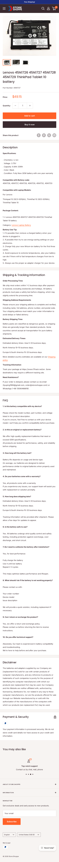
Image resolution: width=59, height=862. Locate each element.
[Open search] (43, 8)
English (7, 835)
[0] (54, 8)
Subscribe (11, 821)
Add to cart (29, 116)
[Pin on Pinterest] (44, 135)
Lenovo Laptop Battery (21, 225)
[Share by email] (54, 135)
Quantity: (7, 105)
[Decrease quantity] (15, 105)
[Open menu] (4, 8)
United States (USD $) (27, 835)
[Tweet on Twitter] (49, 135)
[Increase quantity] (30, 105)
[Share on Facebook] (39, 135)
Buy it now (30, 124)
